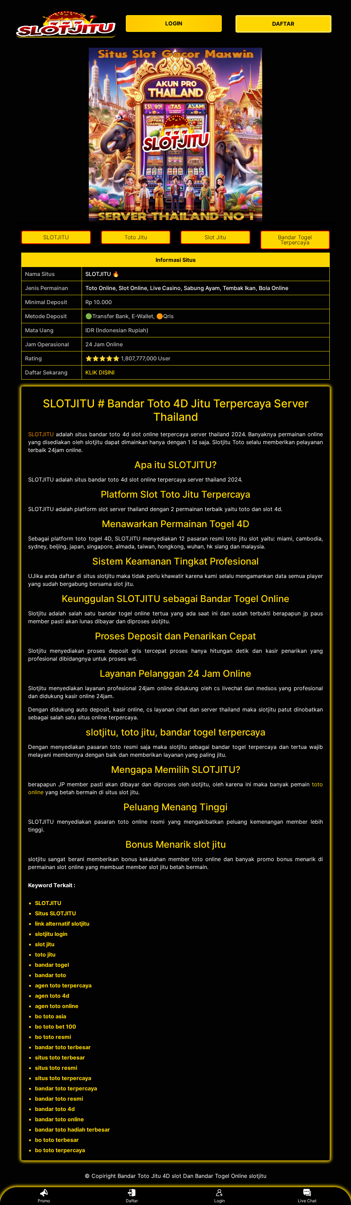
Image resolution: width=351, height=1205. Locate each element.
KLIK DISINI (99, 372)
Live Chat (307, 1200)
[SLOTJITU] (66, 24)
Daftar (132, 1200)
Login (219, 1200)
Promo (44, 1200)
